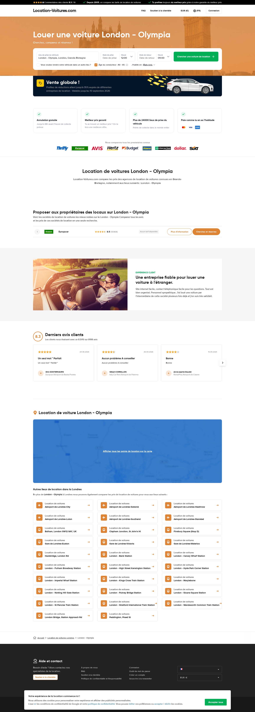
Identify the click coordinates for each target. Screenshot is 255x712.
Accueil (40, 638)
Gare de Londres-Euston (57, 542)
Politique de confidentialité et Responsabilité (101, 678)
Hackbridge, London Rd (57, 554)
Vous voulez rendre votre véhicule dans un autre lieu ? (65, 65)
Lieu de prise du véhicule (49, 55)
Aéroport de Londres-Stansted (189, 517)
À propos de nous (89, 667)
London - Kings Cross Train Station (126, 579)
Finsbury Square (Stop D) (186, 530)
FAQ (143, 10)
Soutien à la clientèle (160, 10)
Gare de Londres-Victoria (121, 542)
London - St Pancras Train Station (62, 603)
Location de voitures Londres (61, 638)
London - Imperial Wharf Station (61, 579)
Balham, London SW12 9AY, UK (61, 530)
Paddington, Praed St (120, 616)
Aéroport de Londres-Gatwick (124, 505)
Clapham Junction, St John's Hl (125, 530)
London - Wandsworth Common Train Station (196, 603)
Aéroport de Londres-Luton (58, 517)
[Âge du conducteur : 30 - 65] (95, 64)
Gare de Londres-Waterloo (187, 542)
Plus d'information (179, 231)
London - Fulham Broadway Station (63, 566)
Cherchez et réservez (206, 231)
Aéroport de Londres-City (57, 505)
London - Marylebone (184, 579)
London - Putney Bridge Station (125, 591)
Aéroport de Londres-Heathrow (189, 505)
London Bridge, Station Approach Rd (63, 616)
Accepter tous (215, 702)
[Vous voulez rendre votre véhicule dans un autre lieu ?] (38, 64)
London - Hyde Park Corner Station (191, 566)
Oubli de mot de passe (139, 671)
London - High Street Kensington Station (130, 566)
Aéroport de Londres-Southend (125, 517)
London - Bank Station (120, 554)
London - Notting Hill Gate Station (62, 591)
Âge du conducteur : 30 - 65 (112, 65)
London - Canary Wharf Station (189, 554)
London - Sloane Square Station (190, 591)
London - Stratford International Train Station (132, 603)
